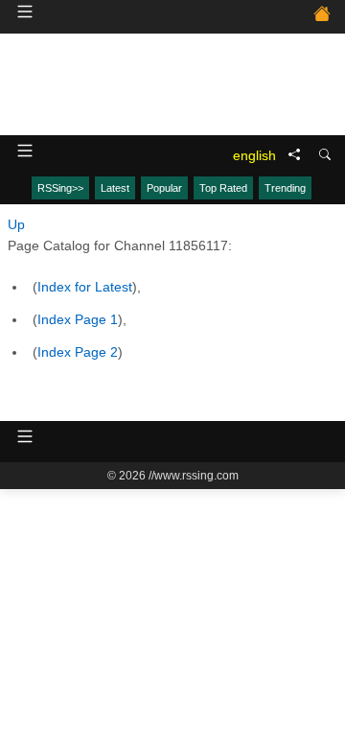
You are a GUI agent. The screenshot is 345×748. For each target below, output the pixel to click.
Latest (115, 188)
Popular (164, 188)
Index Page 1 (77, 319)
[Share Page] (294, 155)
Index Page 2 (77, 352)
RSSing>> (60, 188)
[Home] (322, 16)
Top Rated (223, 188)
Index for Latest (84, 286)
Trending (285, 188)
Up (16, 224)
